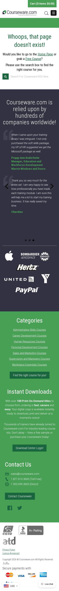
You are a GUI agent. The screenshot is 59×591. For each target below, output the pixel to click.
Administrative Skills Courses (29, 329)
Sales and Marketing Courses (29, 353)
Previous (8, 186)
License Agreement (11, 553)
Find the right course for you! (29, 375)
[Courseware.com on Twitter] (19, 508)
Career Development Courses (30, 335)
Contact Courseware (20, 496)
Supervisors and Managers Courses (29, 358)
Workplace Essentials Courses (29, 364)
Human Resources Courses (29, 341)
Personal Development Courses (29, 347)
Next (51, 186)
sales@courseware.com (25, 473)
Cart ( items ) (42, 3)
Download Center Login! (29, 448)
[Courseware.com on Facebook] (9, 508)
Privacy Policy (8, 549)
